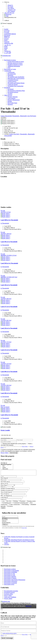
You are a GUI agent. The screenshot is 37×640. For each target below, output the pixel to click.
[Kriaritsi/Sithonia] (10, 522)
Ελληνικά (6, 30)
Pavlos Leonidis (5, 430)
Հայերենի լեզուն (10, 34)
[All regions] (10, 518)
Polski (5, 46)
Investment (7, 87)
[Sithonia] (10, 521)
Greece (3, 116)
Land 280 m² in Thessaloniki (9, 393)
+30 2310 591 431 (9, 13)
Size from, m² (4, 481)
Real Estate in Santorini (10, 583)
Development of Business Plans (16, 90)
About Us (10, 5)
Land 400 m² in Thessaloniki (9, 371)
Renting (10, 101)
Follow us (5, 524)
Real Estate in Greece (10, 60)
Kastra (34, 116)
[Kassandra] (10, 520)
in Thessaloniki (5, 223)
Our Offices (11, 8)
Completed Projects (13, 80)
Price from (3, 478)
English (6, 29)
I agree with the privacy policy (9, 633)
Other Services (8, 95)
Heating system (31, 501)
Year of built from (5, 492)
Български (7, 35)
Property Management (14, 100)
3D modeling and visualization (16, 77)
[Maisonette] (7, 469)
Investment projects (13, 92)
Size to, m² (4, 483)
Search (3, 508)
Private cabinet (8, 598)
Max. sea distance (5, 495)
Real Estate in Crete (9, 573)
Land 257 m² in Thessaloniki (9, 306)
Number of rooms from (7, 488)
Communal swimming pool (20, 502)
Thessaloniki (8, 116)
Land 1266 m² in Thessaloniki (9, 415)
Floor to (3, 487)
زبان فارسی (7, 45)
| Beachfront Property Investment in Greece (19, 539)
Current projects (12, 81)
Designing (10, 75)
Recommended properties (11, 591)
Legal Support (11, 98)
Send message (13, 452)
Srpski (6, 48)
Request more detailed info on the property (14, 443)
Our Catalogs (11, 11)
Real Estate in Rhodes (10, 576)
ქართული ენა (8, 43)
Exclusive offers (8, 594)
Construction (7, 70)
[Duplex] (7, 467)
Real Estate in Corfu (9, 575)
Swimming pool (6, 502)
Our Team (10, 6)
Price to (3, 480)
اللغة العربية (7, 52)
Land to (3, 499)
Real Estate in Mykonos (10, 581)
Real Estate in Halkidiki (10, 572)
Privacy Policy (25, 446)
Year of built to (5, 494)
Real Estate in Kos (9, 584)
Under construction (14, 504)
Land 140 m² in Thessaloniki (9, 285)
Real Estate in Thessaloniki (11, 570)
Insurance (10, 104)
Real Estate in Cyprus (10, 69)
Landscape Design (13, 84)
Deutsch (6, 38)
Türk (5, 49)
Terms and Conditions (10, 597)
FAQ (9, 67)
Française (6, 41)
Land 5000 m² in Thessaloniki (9, 220)
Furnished (22, 501)
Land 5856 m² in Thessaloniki (9, 263)
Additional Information (14, 66)
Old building (25, 504)
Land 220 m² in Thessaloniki (9, 328)
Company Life (11, 9)
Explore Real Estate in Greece (16, 61)
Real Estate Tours (12, 103)
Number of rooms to (6, 490)
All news (6, 544)
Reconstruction (12, 74)
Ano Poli (30, 116)
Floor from (4, 485)
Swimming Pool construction (15, 86)
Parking (16, 501)
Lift (3, 501)
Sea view (8, 501)
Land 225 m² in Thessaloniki (9, 350)
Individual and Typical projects (16, 78)
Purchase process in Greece (15, 63)
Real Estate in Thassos (10, 578)
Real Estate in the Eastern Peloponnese (14, 579)
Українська (7, 51)
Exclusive (10, 506)
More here (28, 606)
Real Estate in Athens (10, 569)
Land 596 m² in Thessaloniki (9, 241)
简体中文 (7, 37)
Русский (6, 32)
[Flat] (7, 466)
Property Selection (13, 96)
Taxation (10, 93)
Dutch (5, 40)
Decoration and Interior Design (16, 83)
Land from (3, 497)
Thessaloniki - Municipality (19, 116)
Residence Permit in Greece (15, 64)
